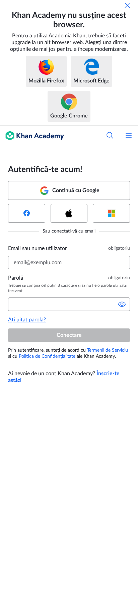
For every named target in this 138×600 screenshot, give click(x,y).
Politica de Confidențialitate (47, 356)
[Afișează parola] (122, 304)
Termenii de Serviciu (107, 350)
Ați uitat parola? (27, 319)
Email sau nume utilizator (37, 248)
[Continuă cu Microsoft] (111, 213)
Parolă (15, 278)
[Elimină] (127, 5)
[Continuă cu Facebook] (26, 213)
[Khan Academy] (32, 136)
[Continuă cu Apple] (69, 213)
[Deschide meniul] (129, 136)
